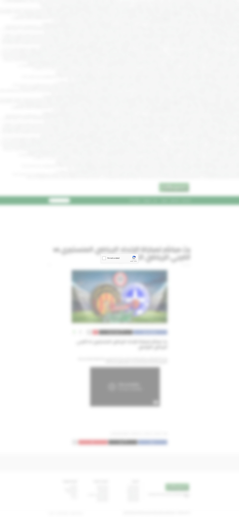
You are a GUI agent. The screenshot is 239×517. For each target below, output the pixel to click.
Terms (135, 261)
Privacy (131, 261)
